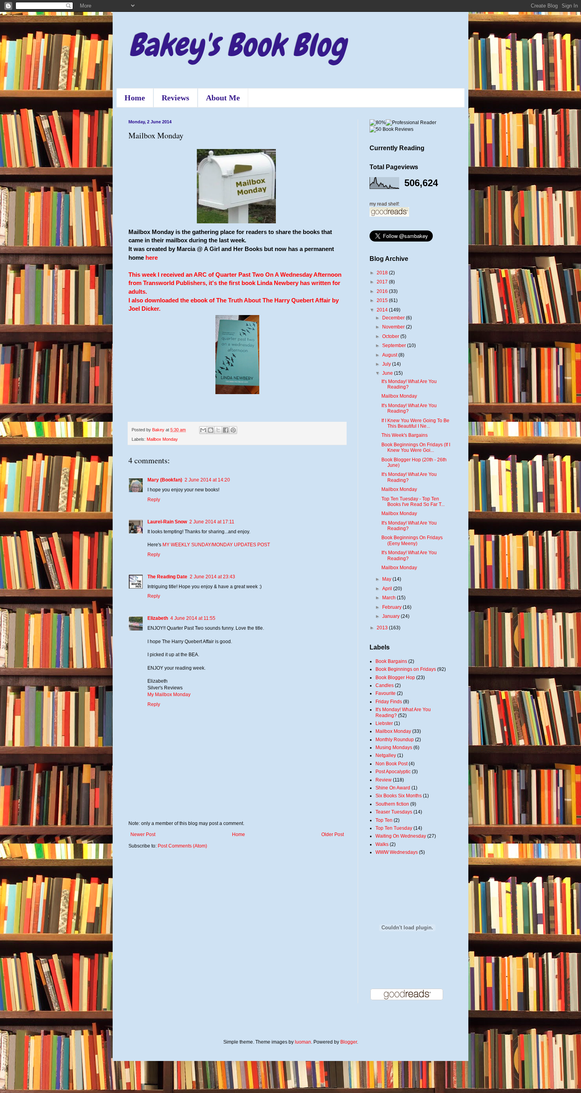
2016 (383, 291)
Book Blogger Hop (395, 677)
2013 (383, 628)
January (391, 616)
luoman (303, 1042)
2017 (383, 282)
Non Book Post (391, 763)
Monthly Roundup (394, 739)
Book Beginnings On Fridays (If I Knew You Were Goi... (415, 447)
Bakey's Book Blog (237, 45)
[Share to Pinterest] (233, 430)
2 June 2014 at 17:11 (211, 522)
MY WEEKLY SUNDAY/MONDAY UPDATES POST (216, 544)
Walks (382, 844)
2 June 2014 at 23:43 (212, 577)
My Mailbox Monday (169, 694)
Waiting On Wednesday (400, 836)
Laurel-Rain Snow (167, 522)
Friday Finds (388, 701)
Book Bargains (391, 661)
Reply (153, 499)
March (389, 597)
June (388, 373)
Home (134, 97)
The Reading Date (167, 577)
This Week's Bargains (404, 435)
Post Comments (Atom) (182, 846)
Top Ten (383, 820)
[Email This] (203, 430)
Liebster (384, 723)
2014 (383, 310)
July (387, 364)
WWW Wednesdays (396, 852)
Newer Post (142, 834)
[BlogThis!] (211, 430)
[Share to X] (218, 430)
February (392, 607)
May (387, 579)
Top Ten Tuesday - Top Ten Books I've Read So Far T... (413, 501)
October (391, 336)
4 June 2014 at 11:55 (192, 618)
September (394, 345)
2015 (383, 300)
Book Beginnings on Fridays (405, 669)
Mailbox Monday (162, 439)
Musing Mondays (393, 747)
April (387, 588)
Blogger (348, 1042)
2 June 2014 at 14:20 (207, 480)
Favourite (385, 693)
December (394, 318)
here (151, 257)
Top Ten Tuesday (393, 828)
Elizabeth (157, 618)
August (390, 355)
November (394, 327)
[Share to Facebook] (226, 430)
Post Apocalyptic (393, 771)
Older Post (332, 834)
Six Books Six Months (398, 796)
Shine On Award (392, 788)
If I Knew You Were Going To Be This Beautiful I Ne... (415, 423)
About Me (223, 97)
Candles (384, 685)
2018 (383, 273)
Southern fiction (392, 804)
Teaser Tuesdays (393, 812)
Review (383, 780)
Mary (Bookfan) (164, 480)
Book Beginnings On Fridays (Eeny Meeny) (412, 540)
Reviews (175, 97)
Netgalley (385, 755)
